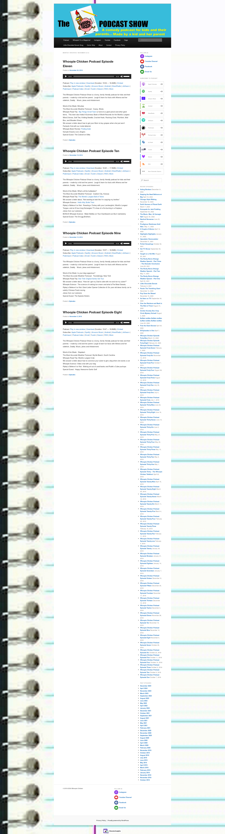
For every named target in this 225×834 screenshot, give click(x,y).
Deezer (100, 89)
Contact (109, 45)
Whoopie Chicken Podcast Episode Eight (92, 312)
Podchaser (67, 89)
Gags (126, 40)
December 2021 (145, 711)
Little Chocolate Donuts (148, 283)
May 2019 (143, 762)
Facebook (117, 40)
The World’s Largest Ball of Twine (91, 196)
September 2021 (146, 715)
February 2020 (145, 748)
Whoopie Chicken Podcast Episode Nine (92, 233)
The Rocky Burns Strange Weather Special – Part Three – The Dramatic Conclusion (150, 261)
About (101, 45)
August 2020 (144, 738)
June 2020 (143, 740)
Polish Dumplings (146, 244)
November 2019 (145, 750)
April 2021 (143, 725)
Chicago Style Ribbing (148, 199)
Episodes (72, 140)
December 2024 (145, 686)
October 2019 (145, 753)
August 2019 (144, 755)
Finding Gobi (86, 129)
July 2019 (143, 758)
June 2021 (143, 720)
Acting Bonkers (145, 189)
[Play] (66, 76)
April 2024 (143, 688)
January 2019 (145, 772)
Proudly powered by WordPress (118, 820)
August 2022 (144, 698)
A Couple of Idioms (147, 229)
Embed (120, 83)
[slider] (127, 76)
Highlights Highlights (148, 234)
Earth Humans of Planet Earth (151, 204)
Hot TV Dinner (145, 249)
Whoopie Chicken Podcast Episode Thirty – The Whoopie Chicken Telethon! (151, 471)
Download (90, 83)
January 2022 (145, 708)
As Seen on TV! (145, 298)
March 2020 (144, 745)
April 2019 (143, 765)
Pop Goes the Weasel (148, 293)
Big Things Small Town (87, 111)
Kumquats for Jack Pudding (150, 209)
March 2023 (144, 693)
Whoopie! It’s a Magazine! (81, 40)
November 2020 (145, 733)
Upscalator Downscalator (149, 239)
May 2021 (143, 723)
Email (87, 89)
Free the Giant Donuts (148, 325)
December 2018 (145, 775)
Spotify (87, 86)
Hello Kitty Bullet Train (86, 202)
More (111, 89)
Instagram (97, 40)
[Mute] (121, 76)
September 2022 (146, 696)
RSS (106, 89)
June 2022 (143, 701)
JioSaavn (125, 86)
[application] (97, 76)
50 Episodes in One (147, 330)
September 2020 (146, 735)
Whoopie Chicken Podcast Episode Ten (91, 151)
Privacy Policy (120, 45)
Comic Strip (91, 45)
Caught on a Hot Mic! (147, 254)
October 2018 (145, 780)
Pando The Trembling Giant (150, 288)
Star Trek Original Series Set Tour (91, 278)
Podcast (66, 40)
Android (108, 86)
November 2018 (145, 777)
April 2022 (143, 705)
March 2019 (144, 767)
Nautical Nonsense (147, 219)
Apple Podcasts (77, 86)
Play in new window (77, 83)
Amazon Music (97, 86)
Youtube (107, 40)
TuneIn (93, 89)
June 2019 (143, 760)
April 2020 (143, 743)
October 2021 (145, 713)
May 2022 (143, 703)
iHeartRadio (116, 86)
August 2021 (144, 718)
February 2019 (145, 770)
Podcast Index (78, 89)
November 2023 (145, 691)
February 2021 (145, 728)
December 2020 (145, 730)
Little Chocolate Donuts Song (73, 45)
